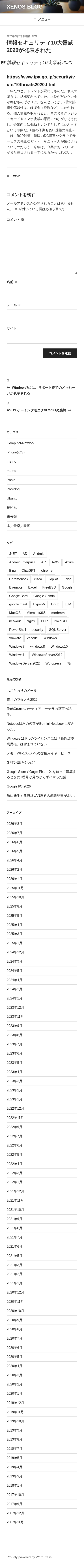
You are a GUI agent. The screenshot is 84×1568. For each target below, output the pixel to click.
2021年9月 (14, 1219)
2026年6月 (14, 842)
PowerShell (17, 629)
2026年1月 (14, 879)
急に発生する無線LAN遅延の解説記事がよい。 (42, 795)
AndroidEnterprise (22, 562)
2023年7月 (14, 1044)
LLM (68, 604)
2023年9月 (14, 1026)
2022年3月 (14, 1173)
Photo (11, 480)
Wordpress (53, 663)
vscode (32, 638)
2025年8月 (14, 906)
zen (34, 36)
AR (43, 562)
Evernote (15, 587)
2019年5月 (14, 1458)
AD (25, 553)
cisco (38, 579)
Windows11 (17, 655)
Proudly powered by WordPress (29, 1557)
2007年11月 (15, 1522)
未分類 (12, 516)
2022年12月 (15, 1108)
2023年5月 (14, 1062)
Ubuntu (12, 498)
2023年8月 (14, 1035)
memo (17, 176)
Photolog (13, 489)
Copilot (53, 579)
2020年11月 (15, 1301)
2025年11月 (15, 888)
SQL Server (57, 629)
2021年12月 (15, 1191)
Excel (32, 587)
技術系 (12, 507)
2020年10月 (15, 1311)
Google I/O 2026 (19, 786)
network (15, 621)
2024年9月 (14, 961)
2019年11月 (15, 1412)
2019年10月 (15, 1421)
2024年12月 (15, 952)
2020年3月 (14, 1375)
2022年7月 (14, 1136)
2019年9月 (14, 1430)
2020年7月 (14, 1338)
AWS (55, 562)
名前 (12, 282)
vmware (15, 638)
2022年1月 (14, 1182)
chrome (46, 570)
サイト (12, 328)
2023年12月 (15, 1007)
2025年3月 (14, 934)
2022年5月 (14, 1154)
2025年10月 (15, 897)
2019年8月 (14, 1439)
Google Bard (18, 596)
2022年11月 (15, 1118)
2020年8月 (14, 1329)
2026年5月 (14, 851)
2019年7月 (14, 1448)
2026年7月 (14, 833)
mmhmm (58, 613)
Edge (67, 579)
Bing (12, 570)
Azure (69, 562)
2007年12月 (15, 1513)
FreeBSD (49, 587)
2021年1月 (14, 1283)
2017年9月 (14, 1504)
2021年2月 (14, 1274)
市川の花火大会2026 (22, 699)
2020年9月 (14, 1320)
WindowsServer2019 (47, 655)
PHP (44, 621)
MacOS (15, 613)
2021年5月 (14, 1256)
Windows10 (59, 646)
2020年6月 (14, 1347)
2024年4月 (14, 980)
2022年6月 (14, 1145)
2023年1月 (14, 1099)
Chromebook (18, 579)
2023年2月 (14, 1090)
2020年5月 (14, 1356)
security (37, 629)
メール (14, 305)
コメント (15, 219)
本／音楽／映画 (18, 526)
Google (67, 587)
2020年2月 (14, 1384)
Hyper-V (39, 604)
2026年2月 (14, 869)
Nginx (31, 621)
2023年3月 (14, 1081)
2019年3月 (14, 1476)
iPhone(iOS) (16, 452)
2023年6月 (14, 1053)
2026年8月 (14, 823)
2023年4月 (14, 1072)
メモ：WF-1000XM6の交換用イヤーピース (39, 753)
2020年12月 (15, 1292)
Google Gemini (44, 596)
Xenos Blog (25, 7)
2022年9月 (14, 1127)
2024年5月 (14, 970)
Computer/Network (20, 443)
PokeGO (60, 621)
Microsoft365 (35, 613)
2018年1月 (14, 1485)
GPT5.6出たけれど (21, 762)
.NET (13, 553)
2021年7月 (14, 1237)
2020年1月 (14, 1393)
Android (38, 553)
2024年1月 (14, 998)
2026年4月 (14, 860)
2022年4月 (14, 1164)
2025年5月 (14, 915)
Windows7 (16, 646)
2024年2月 (14, 989)
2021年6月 (14, 1246)
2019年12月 (15, 1403)
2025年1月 (14, 943)
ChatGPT (28, 570)
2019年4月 (14, 1467)
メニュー (44, 19)
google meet (18, 604)
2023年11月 (15, 1016)
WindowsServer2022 (24, 663)
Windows (50, 638)
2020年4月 (14, 1366)
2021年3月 (14, 1265)
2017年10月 (15, 1495)
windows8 (37, 646)
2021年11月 (15, 1200)
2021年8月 (14, 1228)
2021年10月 (15, 1209)
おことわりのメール (22, 690)
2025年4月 (14, 925)
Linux (55, 604)
